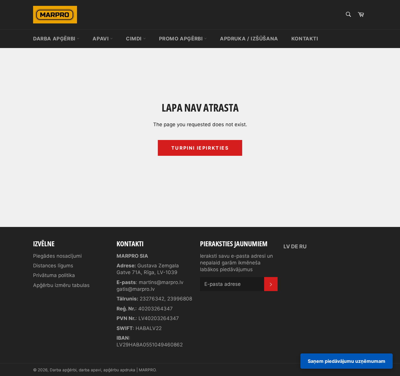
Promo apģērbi (181, 39)
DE (294, 246)
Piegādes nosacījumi (57, 256)
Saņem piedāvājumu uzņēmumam (346, 361)
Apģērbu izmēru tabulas (61, 285)
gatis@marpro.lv (136, 289)
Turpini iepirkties (200, 148)
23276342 (152, 299)
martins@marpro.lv (161, 282)
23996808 (179, 299)
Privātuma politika (54, 275)
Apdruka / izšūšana (249, 39)
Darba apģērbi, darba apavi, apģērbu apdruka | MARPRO (102, 370)
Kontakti (304, 39)
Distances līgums (53, 266)
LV (286, 246)
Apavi (101, 39)
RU (303, 246)
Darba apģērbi (55, 39)
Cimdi (134, 39)
